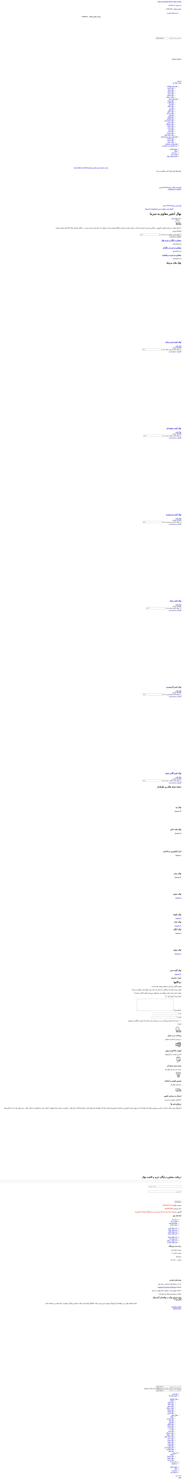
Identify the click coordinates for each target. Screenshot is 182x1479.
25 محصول (177, 877)
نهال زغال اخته (169, 135)
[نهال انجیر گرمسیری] (144, 683)
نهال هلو (171, 109)
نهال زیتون (170, 122)
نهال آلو (171, 115)
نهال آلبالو (171, 117)
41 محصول (177, 953)
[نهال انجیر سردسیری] (144, 511)
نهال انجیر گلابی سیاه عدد (171, 780)
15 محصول (177, 925)
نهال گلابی (170, 102)
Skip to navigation (163, 1)
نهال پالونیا (170, 138)
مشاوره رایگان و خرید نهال (171, 240)
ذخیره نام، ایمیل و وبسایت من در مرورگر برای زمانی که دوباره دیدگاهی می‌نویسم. (153, 1020)
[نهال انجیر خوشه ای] (144, 424)
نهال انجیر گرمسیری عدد (171, 694)
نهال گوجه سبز (169, 120)
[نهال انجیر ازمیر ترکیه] (144, 338)
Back (172, 1400)
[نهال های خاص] (174, 825)
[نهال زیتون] (175, 946)
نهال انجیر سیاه (176, 205)
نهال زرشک (170, 97)
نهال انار (171, 104)
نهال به (171, 108)
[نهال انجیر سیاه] (144, 597)
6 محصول (178, 918)
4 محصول (178, 898)
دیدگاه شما (177, 1010)
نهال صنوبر (170, 140)
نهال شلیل (170, 111)
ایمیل (179, 1017)
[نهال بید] (174, 803)
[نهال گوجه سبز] (175, 967)
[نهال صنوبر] (175, 890)
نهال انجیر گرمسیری (173, 687)
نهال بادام (171, 90)
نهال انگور (170, 106)
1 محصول (178, 855)
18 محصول (177, 811)
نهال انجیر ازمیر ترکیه (173, 342)
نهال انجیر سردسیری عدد (171, 522)
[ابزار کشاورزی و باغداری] (174, 848)
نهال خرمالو (170, 124)
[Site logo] (169, 36)
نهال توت (171, 129)
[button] (175, 351)
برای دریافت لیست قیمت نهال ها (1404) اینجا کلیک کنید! (91, 167)
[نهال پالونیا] (175, 911)
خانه (179, 171)
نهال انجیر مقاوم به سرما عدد (170, 234)
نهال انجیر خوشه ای (174, 428)
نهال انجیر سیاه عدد (173, 608)
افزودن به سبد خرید (175, 236)
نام (179, 1013)
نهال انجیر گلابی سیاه (174, 187)
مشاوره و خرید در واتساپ (171, 255)
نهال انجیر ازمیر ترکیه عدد (171, 349)
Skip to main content (175, 1)
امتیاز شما (177, 996)
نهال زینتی (170, 142)
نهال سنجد (170, 95)
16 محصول (177, 833)
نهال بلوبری (170, 133)
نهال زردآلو (170, 113)
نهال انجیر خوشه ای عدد (171, 435)
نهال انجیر (171, 131)
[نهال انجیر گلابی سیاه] (144, 769)
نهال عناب (170, 127)
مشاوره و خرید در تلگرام (172, 248)
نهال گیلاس (170, 118)
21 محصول (177, 974)
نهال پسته (171, 93)
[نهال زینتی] (174, 870)
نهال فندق (170, 91)
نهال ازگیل (170, 126)
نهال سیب (170, 100)
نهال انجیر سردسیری (173, 515)
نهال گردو (171, 88)
